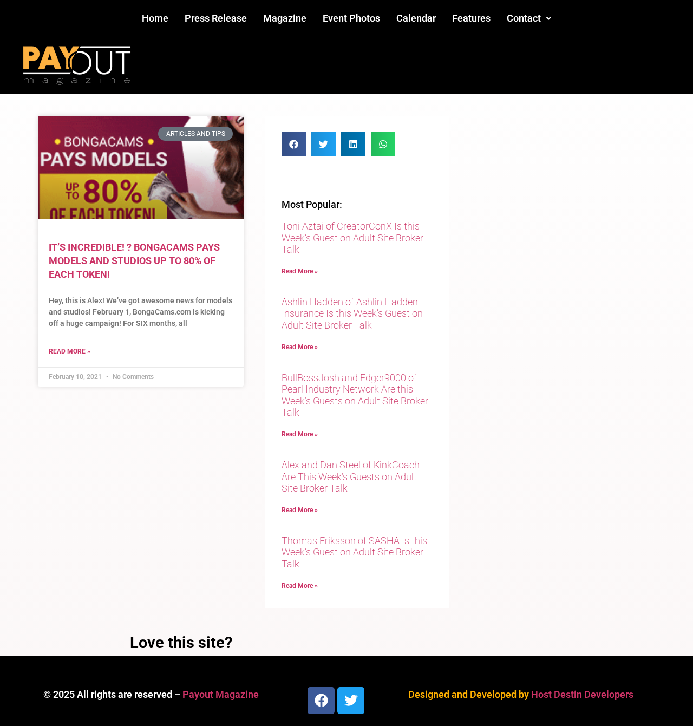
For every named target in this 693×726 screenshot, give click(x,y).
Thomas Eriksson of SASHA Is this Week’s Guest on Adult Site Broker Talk (354, 552)
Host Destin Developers (582, 694)
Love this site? (181, 642)
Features (471, 18)
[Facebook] (321, 700)
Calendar (416, 18)
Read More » (69, 351)
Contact (524, 18)
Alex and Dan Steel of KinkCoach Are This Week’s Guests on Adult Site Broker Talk (351, 476)
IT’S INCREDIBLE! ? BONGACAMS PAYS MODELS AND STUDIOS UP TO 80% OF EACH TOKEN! (134, 260)
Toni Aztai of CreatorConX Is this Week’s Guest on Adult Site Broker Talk (352, 237)
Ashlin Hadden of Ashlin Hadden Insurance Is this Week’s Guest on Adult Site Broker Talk (352, 313)
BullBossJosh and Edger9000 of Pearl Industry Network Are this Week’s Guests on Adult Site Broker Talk (355, 395)
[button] (529, 18)
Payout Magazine (220, 694)
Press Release (216, 18)
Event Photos (351, 18)
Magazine (284, 18)
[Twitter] (350, 700)
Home (155, 18)
